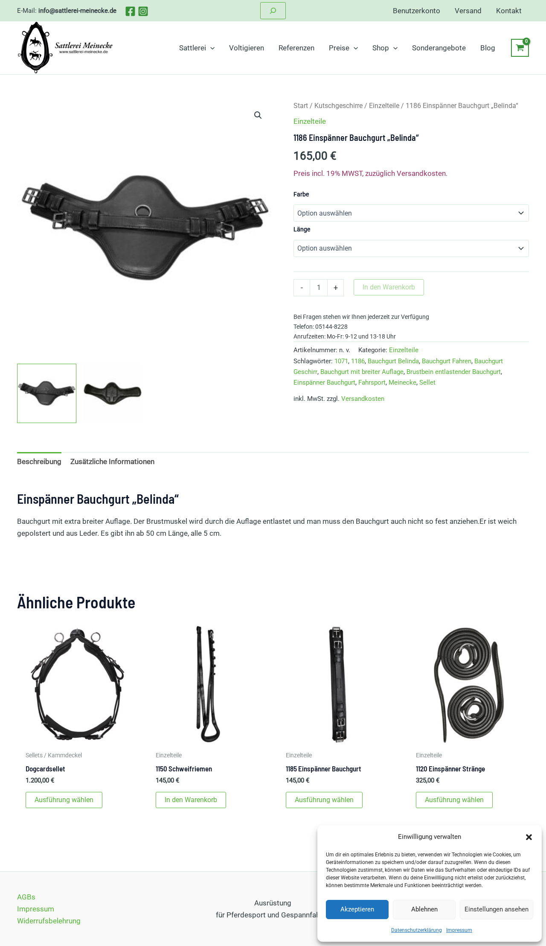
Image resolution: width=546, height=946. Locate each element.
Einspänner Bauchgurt (324, 382)
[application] (210, 48)
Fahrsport (372, 382)
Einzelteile (384, 106)
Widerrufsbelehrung (49, 921)
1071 (341, 361)
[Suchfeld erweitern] (273, 10)
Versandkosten (362, 399)
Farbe (301, 194)
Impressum (459, 930)
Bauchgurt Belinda (393, 361)
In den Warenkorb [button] (191, 800)
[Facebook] (130, 11)
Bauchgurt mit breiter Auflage (362, 372)
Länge (301, 229)
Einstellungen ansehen (497, 909)
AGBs (26, 897)
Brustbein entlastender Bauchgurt (454, 372)
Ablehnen (424, 909)
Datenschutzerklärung (416, 930)
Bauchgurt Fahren (446, 361)
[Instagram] (143, 11)
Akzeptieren (357, 909)
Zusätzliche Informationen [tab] (112, 461)
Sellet (427, 382)
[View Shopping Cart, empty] (520, 48)
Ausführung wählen (64, 800)
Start (300, 106)
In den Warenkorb (389, 287)
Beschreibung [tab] (39, 461)
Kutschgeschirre (338, 106)
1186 (358, 361)
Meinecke (402, 382)
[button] (529, 837)
